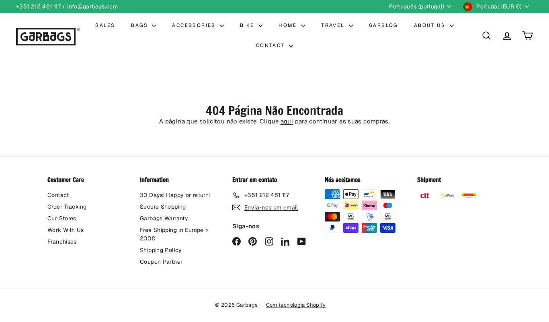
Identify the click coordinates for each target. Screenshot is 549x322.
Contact (58, 195)
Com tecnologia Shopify (296, 304)
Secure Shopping (163, 206)
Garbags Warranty (164, 218)
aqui (287, 121)
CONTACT (271, 45)
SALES (105, 25)
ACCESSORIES (195, 25)
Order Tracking (66, 206)
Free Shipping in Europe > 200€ (174, 234)
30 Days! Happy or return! (175, 195)
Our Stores (61, 218)
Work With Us (65, 230)
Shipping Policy (161, 250)
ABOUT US (431, 25)
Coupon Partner (161, 261)
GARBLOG (383, 25)
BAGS (140, 25)
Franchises (62, 241)
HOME (289, 25)
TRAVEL (334, 25)
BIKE (248, 25)
